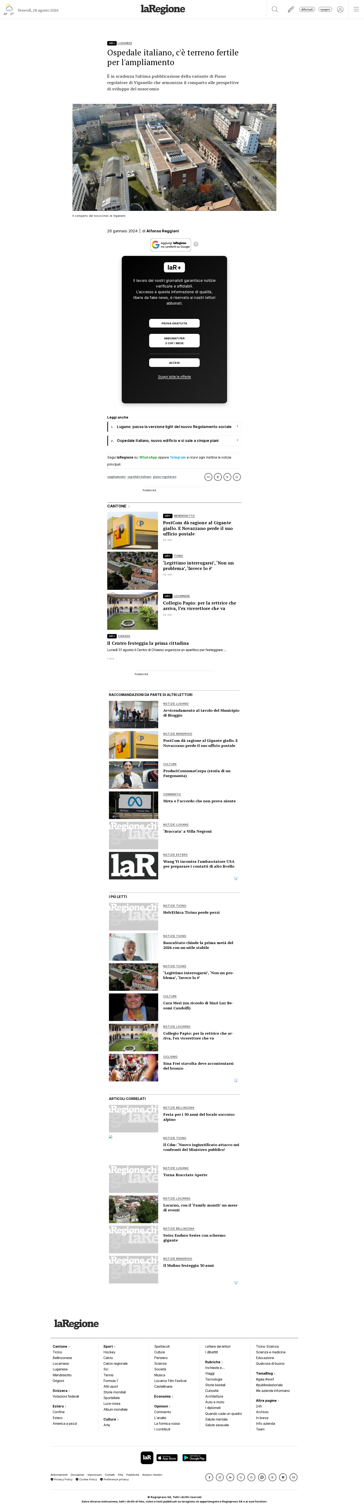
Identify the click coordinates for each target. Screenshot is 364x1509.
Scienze (160, 1363)
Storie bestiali (215, 1385)
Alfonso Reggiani (162, 231)
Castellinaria (163, 1386)
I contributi (162, 1429)
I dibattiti (211, 1352)
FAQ (120, 1474)
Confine (59, 1412)
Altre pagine (266, 1400)
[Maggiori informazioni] (195, 244)
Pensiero (161, 1358)
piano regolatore (165, 477)
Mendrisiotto (62, 1375)
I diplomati (213, 1408)
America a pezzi (65, 1423)
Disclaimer (77, 1474)
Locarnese (61, 1363)
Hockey (109, 1352)
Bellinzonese (62, 1358)
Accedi (174, 362)
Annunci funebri (152, 1474)
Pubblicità (132, 1474)
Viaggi (209, 1373)
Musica (159, 1375)
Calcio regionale (115, 1363)
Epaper (325, 9)
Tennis (108, 1375)
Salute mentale (216, 1419)
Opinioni (161, 1406)
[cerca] (275, 9)
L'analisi (160, 1418)
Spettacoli (162, 1346)
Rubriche (213, 1362)
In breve (262, 1418)
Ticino (57, 1352)
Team (260, 1429)
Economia (162, 1396)
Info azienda (265, 1423)
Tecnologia (213, 1379)
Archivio (262, 1412)
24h (259, 1406)
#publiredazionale (269, 1385)
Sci (105, 1369)
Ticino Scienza (267, 1346)
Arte (106, 1425)
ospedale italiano (139, 477)
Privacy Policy (62, 1479)
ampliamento (116, 477)
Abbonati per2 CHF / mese (174, 341)
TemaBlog (265, 1373)
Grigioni (58, 1381)
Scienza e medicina (270, 1352)
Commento (162, 1412)
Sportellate (111, 1398)
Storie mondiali (114, 1392)
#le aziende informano (273, 1391)
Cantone (60, 1346)
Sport (108, 1346)
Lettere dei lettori (217, 1346)
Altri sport (110, 1386)
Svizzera (60, 1391)
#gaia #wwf (265, 1379)
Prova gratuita (174, 323)
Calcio (108, 1358)
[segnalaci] (291, 9)
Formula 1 (110, 1381)
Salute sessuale (217, 1425)
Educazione (265, 1358)
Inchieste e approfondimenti (217, 1368)
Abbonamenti (59, 1474)
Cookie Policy (87, 1479)
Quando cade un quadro (223, 1413)
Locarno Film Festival (170, 1381)
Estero (59, 1406)
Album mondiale (115, 1409)
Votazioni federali (66, 1396)
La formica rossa (167, 1423)
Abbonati (307, 9)
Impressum (95, 1474)
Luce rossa (111, 1403)
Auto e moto (214, 1402)
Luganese (60, 1369)
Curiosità (211, 1391)
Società (160, 1369)
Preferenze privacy (116, 1479)
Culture (110, 1419)
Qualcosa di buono (270, 1363)
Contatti (110, 1474)
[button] (209, 1477)
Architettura (214, 1396)
